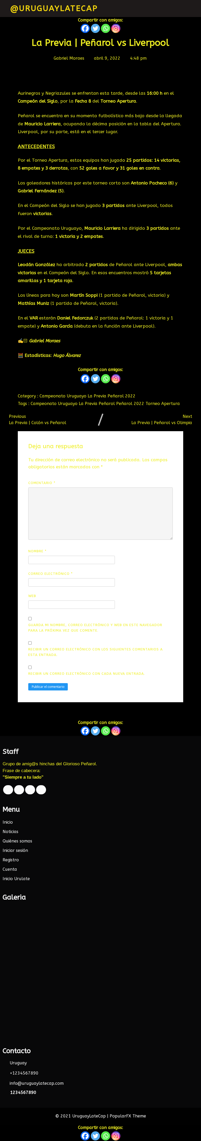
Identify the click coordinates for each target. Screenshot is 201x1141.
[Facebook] (85, 28)
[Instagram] (115, 28)
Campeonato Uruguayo (64, 396)
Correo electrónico (50, 574)
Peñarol (107, 403)
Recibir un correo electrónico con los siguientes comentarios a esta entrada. (95, 652)
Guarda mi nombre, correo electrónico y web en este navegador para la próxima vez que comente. (95, 627)
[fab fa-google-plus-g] (30, 789)
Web (32, 596)
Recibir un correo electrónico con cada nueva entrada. (86, 674)
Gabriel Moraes (44, 340)
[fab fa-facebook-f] (8, 789)
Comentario (41, 483)
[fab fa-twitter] (19, 789)
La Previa (98, 396)
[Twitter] (95, 28)
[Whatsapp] (105, 28)
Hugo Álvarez (67, 355)
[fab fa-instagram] (41, 789)
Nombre (37, 551)
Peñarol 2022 (122, 396)
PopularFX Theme (128, 1116)
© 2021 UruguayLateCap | (82, 1116)
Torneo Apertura (163, 403)
